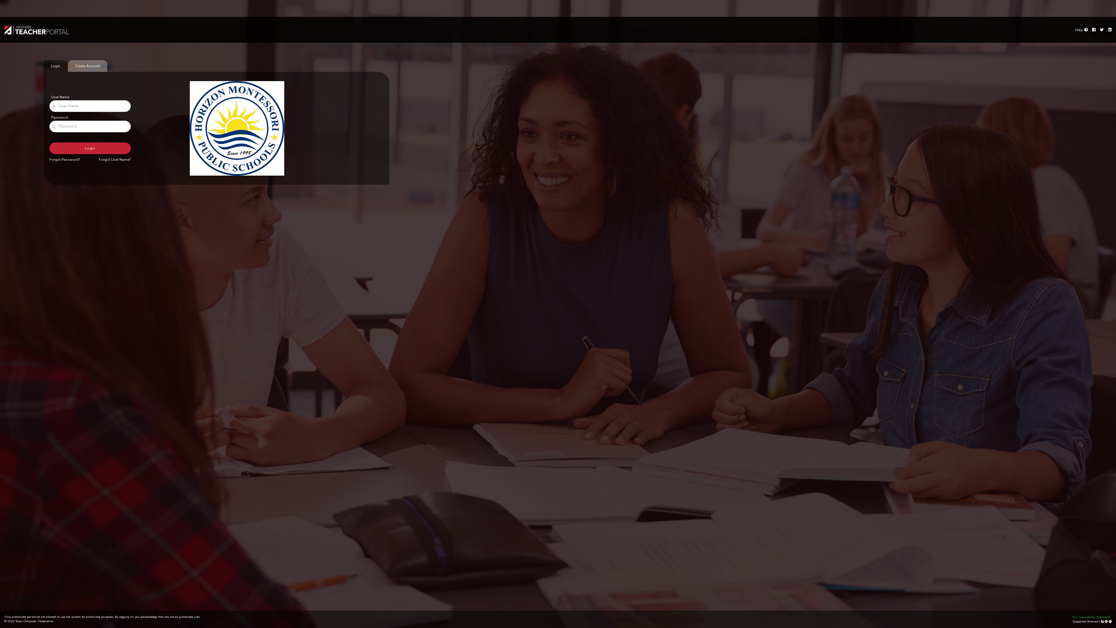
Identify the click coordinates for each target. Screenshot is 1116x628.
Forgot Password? (64, 159)
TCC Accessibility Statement (1091, 617)
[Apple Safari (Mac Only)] (1110, 622)
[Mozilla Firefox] (1103, 622)
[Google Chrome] (1107, 622)
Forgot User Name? (115, 159)
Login (90, 148)
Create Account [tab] (87, 66)
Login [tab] (55, 66)
